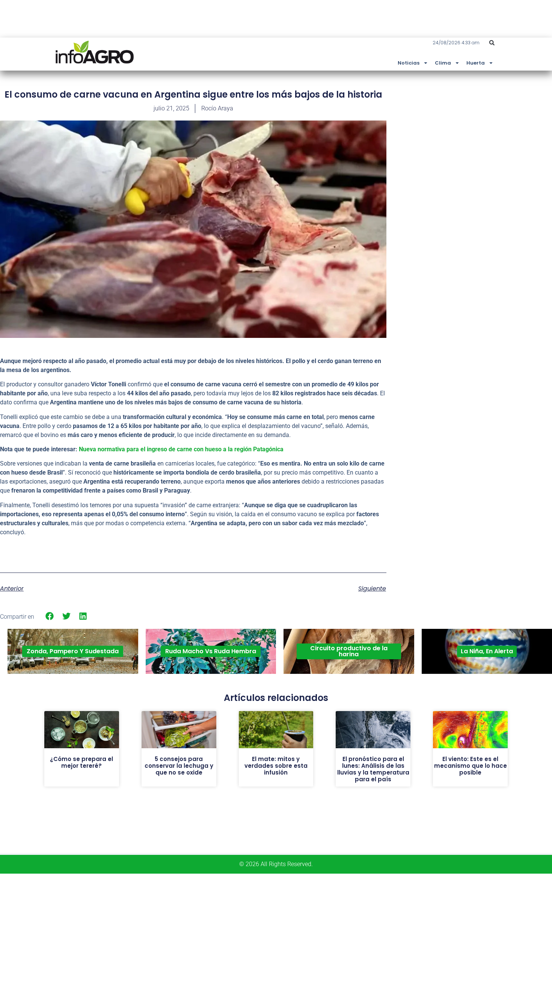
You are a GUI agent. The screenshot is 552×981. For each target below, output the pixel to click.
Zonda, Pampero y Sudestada (73, 651)
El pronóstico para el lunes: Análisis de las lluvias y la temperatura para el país (373, 769)
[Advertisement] (495, 144)
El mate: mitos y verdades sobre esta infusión (276, 765)
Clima (443, 62)
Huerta (475, 62)
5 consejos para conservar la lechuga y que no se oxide (179, 765)
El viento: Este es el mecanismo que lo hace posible (470, 765)
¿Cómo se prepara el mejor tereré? (81, 762)
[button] (492, 43)
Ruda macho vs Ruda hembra (210, 651)
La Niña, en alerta (487, 651)
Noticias (408, 62)
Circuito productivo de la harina (349, 651)
